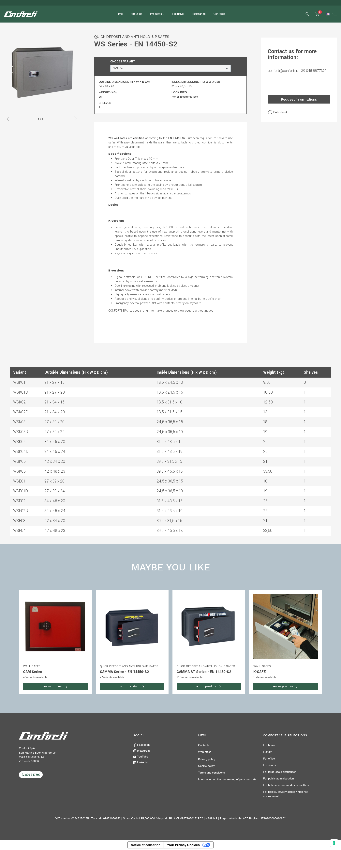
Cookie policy (206, 765)
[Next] (74, 119)
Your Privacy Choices (183, 845)
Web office (204, 751)
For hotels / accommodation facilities (286, 785)
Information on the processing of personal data (227, 779)
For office (269, 758)
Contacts (203, 745)
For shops (269, 765)
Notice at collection (145, 845)
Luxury (267, 751)
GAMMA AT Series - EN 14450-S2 (204, 671)
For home (269, 745)
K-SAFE (259, 671)
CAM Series (32, 671)
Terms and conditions (211, 772)
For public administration (278, 778)
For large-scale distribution (279, 771)
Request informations (299, 99)
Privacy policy (206, 759)
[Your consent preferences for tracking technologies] (334, 843)
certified (138, 138)
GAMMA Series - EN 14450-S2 (124, 671)
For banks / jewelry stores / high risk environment (285, 794)
